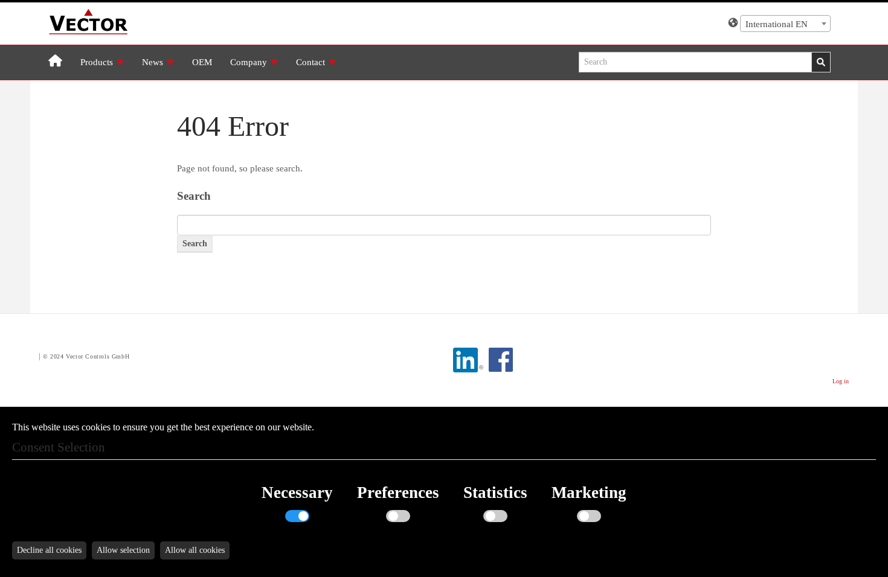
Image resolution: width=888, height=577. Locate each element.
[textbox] (785, 24)
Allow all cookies (195, 550)
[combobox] (785, 23)
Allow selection (123, 550)
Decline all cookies (49, 550)
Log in (840, 381)
